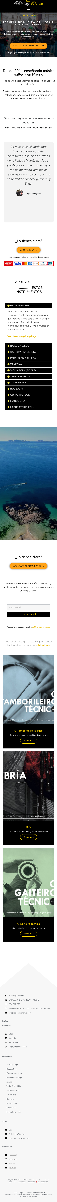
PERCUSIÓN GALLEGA (23, 358)
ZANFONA (16, 364)
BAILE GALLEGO (19, 346)
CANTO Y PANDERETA (23, 352)
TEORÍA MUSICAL (20, 376)
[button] (28, 8)
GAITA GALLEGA (20, 305)
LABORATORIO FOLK (22, 407)
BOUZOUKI (16, 388)
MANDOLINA (17, 401)
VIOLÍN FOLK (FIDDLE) (23, 370)
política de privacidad (41, 627)
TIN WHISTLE (18, 382)
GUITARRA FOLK (20, 394)
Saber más (28, 740)
